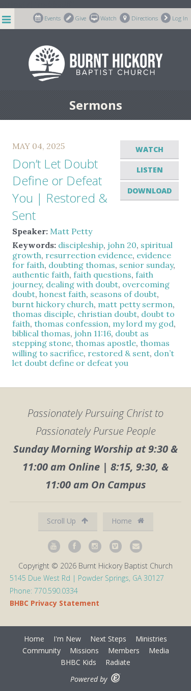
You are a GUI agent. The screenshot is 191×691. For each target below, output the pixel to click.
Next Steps (108, 639)
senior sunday (146, 265)
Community (41, 650)
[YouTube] (54, 546)
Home (123, 521)
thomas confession (71, 323)
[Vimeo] (116, 546)
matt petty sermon (135, 304)
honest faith (62, 294)
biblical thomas (41, 333)
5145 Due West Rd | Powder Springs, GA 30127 (87, 578)
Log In (180, 18)
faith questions (102, 274)
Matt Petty (71, 231)
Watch (108, 18)
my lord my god (143, 323)
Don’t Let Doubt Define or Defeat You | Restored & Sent (59, 189)
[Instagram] (95, 546)
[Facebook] (74, 546)
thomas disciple (42, 314)
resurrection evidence (88, 255)
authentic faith (40, 274)
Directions (144, 18)
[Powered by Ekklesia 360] (116, 678)
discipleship (80, 245)
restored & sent (119, 353)
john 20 (122, 245)
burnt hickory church (53, 304)
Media (159, 650)
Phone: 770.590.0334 (44, 591)
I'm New (67, 639)
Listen (150, 170)
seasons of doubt (123, 294)
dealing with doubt (82, 284)
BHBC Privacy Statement (54, 603)
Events (52, 18)
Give (80, 18)
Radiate (117, 662)
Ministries (151, 639)
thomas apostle (105, 343)
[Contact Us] (136, 546)
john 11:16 (92, 333)
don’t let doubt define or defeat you (93, 358)
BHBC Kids (78, 662)
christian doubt (107, 314)
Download (149, 190)
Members (124, 650)
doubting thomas (81, 265)
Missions (84, 650)
